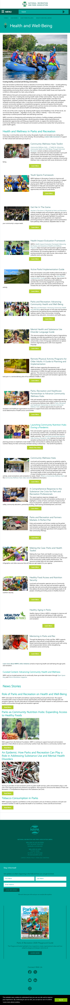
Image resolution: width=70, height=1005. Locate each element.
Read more (7, 707)
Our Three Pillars (27, 18)
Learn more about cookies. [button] (11, 1002)
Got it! (61, 1000)
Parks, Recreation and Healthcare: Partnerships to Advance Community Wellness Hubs (48, 393)
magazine (18, 677)
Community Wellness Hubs (43, 458)
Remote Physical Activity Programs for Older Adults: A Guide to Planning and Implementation (49, 361)
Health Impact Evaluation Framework (48, 240)
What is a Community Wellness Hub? (52, 476)
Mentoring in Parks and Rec (42, 636)
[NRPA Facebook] (30, 973)
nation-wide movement (52, 137)
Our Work (14, 18)
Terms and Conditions (42, 857)
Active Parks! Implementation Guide (47, 269)
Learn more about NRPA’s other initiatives (16, 664)
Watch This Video (35, 447)
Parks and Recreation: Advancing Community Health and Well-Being (47, 303)
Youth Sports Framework (42, 175)
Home (6, 18)
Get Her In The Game (40, 207)
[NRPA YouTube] (30, 981)
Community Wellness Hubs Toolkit (47, 144)
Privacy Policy (31, 857)
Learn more (35, 508)
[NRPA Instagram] (30, 990)
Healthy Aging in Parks (40, 610)
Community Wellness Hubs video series (17, 478)
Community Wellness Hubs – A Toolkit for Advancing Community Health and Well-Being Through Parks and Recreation (48, 149)
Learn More (35, 166)
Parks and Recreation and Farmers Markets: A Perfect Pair (45, 518)
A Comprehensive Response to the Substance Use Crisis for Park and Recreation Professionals (46, 491)
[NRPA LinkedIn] (35, 981)
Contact (23, 857)
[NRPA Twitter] (35, 973)
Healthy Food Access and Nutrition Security (46, 578)
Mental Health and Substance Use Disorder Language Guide (46, 330)
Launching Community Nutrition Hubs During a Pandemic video (48, 437)
